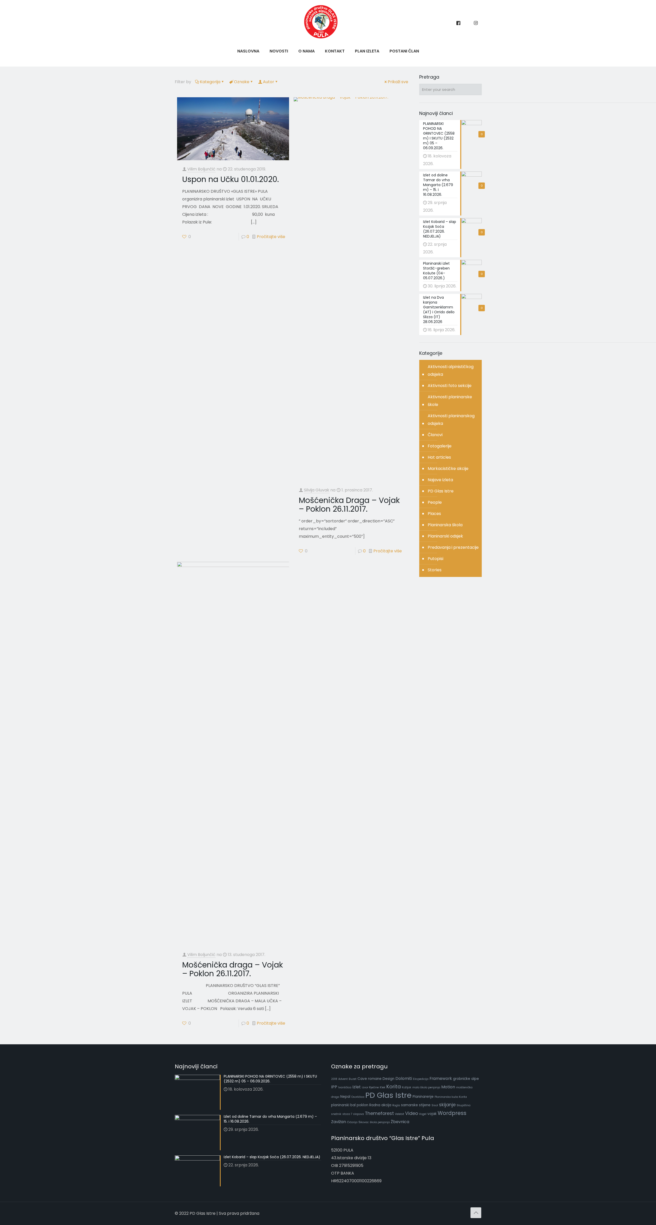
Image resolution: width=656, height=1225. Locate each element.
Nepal (345, 1096)
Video (411, 1113)
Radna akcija (380, 1105)
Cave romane (369, 1078)
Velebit (399, 1114)
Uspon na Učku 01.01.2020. (230, 179)
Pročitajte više (271, 237)
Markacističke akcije (448, 468)
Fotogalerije (440, 446)
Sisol (435, 1105)
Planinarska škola (445, 525)
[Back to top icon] (475, 1212)
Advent (343, 1079)
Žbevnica (400, 1122)
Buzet (352, 1079)
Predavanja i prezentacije (453, 547)
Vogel (422, 1114)
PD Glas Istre (441, 491)
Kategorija (210, 82)
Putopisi (435, 559)
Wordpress (452, 1113)
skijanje (447, 1104)
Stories (435, 570)
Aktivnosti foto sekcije (449, 386)
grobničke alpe (466, 1078)
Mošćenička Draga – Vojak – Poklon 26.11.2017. (349, 504)
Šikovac (363, 1122)
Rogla (396, 1105)
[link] (306, 64)
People (435, 502)
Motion (448, 1087)
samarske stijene (415, 1105)
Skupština (463, 1105)
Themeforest (379, 1113)
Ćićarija (352, 1122)
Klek (382, 1087)
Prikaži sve (398, 82)
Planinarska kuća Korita (451, 1097)
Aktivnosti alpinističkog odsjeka (451, 370)
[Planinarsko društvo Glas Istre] (320, 37)
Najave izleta (440, 480)
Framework (440, 1078)
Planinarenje (423, 1096)
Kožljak (406, 1087)
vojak (432, 1113)
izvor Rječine (370, 1087)
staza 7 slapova (353, 1114)
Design (388, 1078)
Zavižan (338, 1122)
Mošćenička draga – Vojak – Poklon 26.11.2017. (232, 969)
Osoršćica (357, 1097)
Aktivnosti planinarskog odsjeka (451, 419)
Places (434, 514)
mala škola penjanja (426, 1087)
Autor (268, 82)
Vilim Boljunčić (201, 169)
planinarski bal (343, 1105)
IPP (334, 1087)
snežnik (336, 1114)
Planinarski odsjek (445, 536)
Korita (393, 1086)
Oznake (241, 82)
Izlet (356, 1087)
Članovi (435, 435)
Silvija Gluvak (316, 490)
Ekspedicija (420, 1079)
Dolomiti (403, 1078)
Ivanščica (344, 1087)
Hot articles (439, 457)
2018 (334, 1079)
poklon (362, 1105)
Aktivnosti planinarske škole (450, 400)
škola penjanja (380, 1122)
